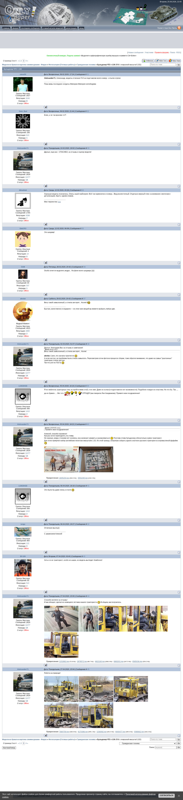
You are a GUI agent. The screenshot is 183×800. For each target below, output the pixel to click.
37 (84, 299)
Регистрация (71, 28)
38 (88, 344)
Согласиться (166, 795)
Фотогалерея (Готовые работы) (61, 65)
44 (88, 596)
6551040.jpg (83, 478)
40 (88, 424)
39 (88, 386)
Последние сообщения (30, 28)
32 (88, 111)
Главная (6, 28)
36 (85, 267)
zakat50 (23, 74)
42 (88, 524)
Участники (149, 53)
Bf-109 (23, 556)
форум (15, 28)
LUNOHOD (23, 386)
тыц (59, 202)
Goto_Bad (23, 111)
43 (84, 556)
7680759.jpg (64, 732)
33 (88, 148)
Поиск (172, 53)
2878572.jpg (82, 661)
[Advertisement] (91, 40)
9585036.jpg (137, 661)
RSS (178, 53)
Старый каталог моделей (53, 28)
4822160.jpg (100, 661)
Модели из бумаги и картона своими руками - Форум (24, 65)
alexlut (23, 299)
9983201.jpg (119, 661)
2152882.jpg (64, 661)
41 (88, 486)
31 (88, 74)
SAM (23, 267)
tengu (23, 524)
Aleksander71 (23, 148)
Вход (81, 28)
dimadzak (23, 190)
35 (83, 229)
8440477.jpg (120, 732)
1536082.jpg (102, 732)
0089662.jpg (139, 732)
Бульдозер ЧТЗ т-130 (106, 65)
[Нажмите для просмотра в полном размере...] (61, 472)
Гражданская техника (86, 65)
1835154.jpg (64, 478)
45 (88, 669)
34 (83, 190)
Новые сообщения (135, 53)
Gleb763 (23, 229)
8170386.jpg (83, 732)
